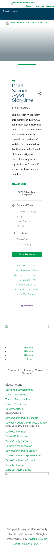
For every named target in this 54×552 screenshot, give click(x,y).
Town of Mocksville (16, 394)
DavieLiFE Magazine (16, 436)
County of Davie (14, 409)
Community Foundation (18, 446)
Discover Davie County (18, 469)
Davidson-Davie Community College (26, 422)
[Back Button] (13, 80)
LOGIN (37, 543)
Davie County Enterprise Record (23, 455)
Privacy (28, 370)
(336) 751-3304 (11, 11)
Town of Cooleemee (16, 404)
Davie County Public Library (21, 450)
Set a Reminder (27, 254)
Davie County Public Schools (21, 418)
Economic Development (19, 389)
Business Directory (26, 265)
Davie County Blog (16, 431)
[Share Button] (39, 93)
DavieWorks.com (14, 465)
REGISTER (19, 183)
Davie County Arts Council (20, 460)
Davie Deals (31, 275)
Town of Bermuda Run (17, 399)
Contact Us (31, 285)
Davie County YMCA (16, 441)
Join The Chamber (28, 294)
